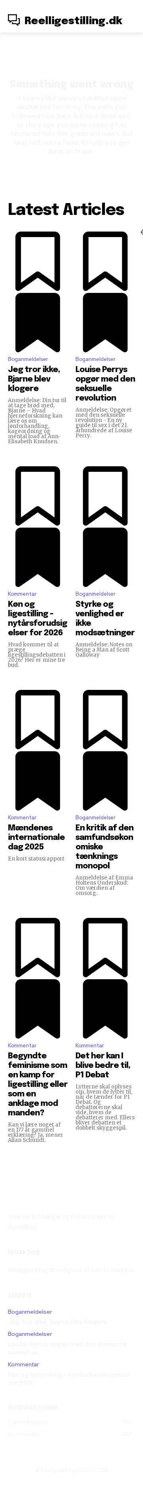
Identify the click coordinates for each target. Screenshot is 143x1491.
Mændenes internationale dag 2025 (36, 837)
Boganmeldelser (28, 359)
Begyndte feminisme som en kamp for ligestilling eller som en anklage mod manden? (38, 1084)
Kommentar (22, 594)
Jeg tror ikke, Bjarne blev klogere (34, 379)
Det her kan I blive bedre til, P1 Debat (102, 1065)
